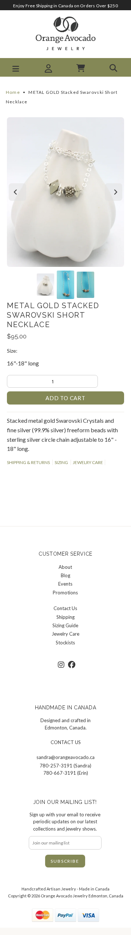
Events (65, 584)
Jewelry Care (65, 634)
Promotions (65, 592)
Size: (12, 351)
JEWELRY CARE (88, 462)
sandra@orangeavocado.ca (65, 757)
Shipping (65, 617)
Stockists (65, 642)
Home (13, 92)
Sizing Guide (65, 625)
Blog (65, 575)
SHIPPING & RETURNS (28, 462)
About (65, 567)
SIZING (61, 462)
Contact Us (65, 608)
